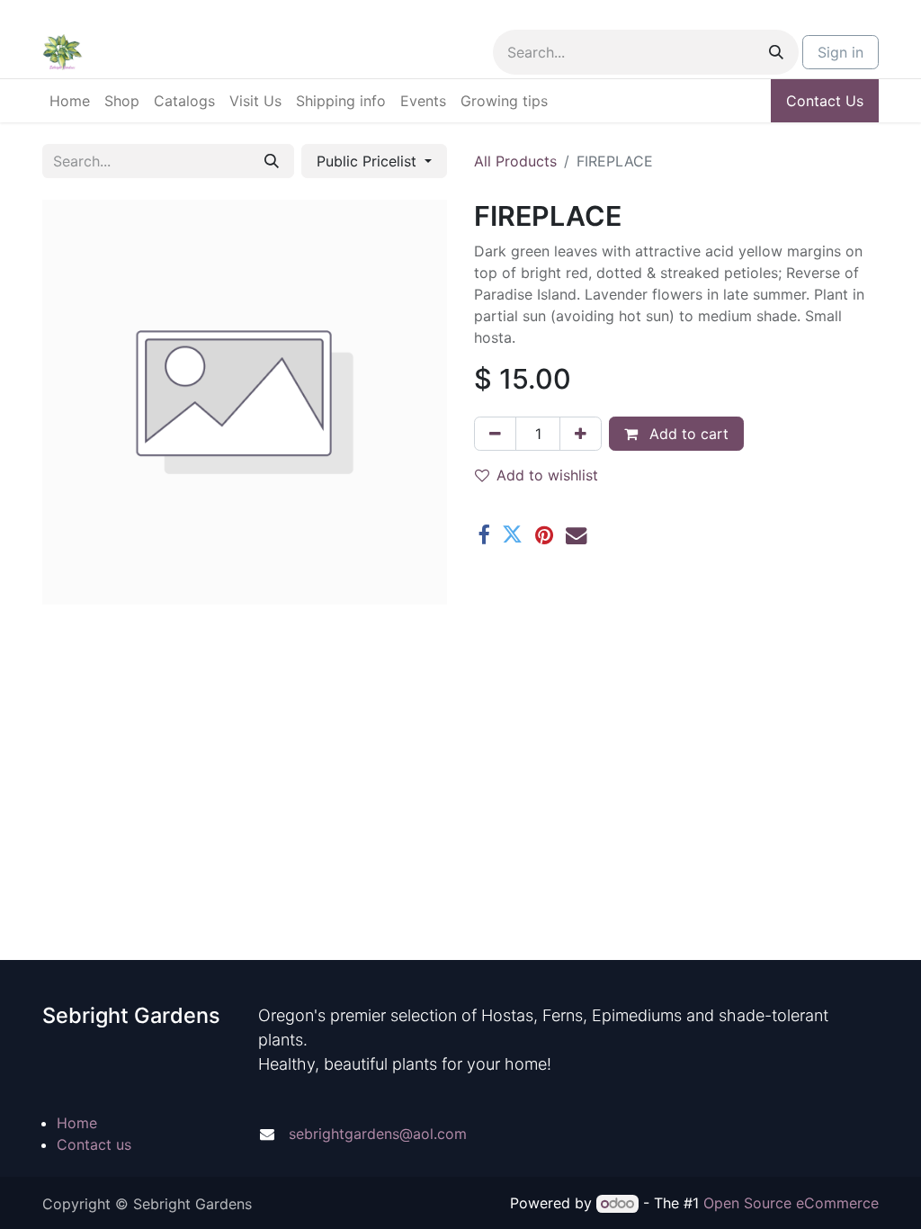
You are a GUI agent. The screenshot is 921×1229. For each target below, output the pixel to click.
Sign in (840, 52)
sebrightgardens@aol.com (378, 1134)
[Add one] (580, 434)
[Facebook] (483, 535)
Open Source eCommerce (791, 1203)
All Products (515, 161)
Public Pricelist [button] (369, 161)
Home (77, 1123)
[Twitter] (512, 535)
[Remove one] (495, 434)
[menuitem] (69, 101)
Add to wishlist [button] (547, 475)
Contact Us (824, 101)
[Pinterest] (544, 535)
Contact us (94, 1144)
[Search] (776, 52)
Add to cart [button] (687, 434)
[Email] (576, 535)
